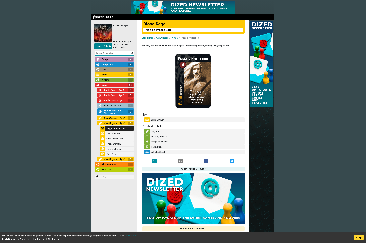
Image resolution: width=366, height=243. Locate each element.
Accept (358, 237)
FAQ (104, 177)
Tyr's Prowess (113, 154)
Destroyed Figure (159, 136)
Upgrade (155, 131)
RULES (109, 17)
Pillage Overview (159, 141)
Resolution (156, 146)
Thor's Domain (113, 143)
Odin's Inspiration (114, 138)
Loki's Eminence (114, 133)
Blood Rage (120, 25)
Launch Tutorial (103, 46)
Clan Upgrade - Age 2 (167, 37)
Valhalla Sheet (158, 152)
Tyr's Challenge (113, 149)
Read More (130, 235)
